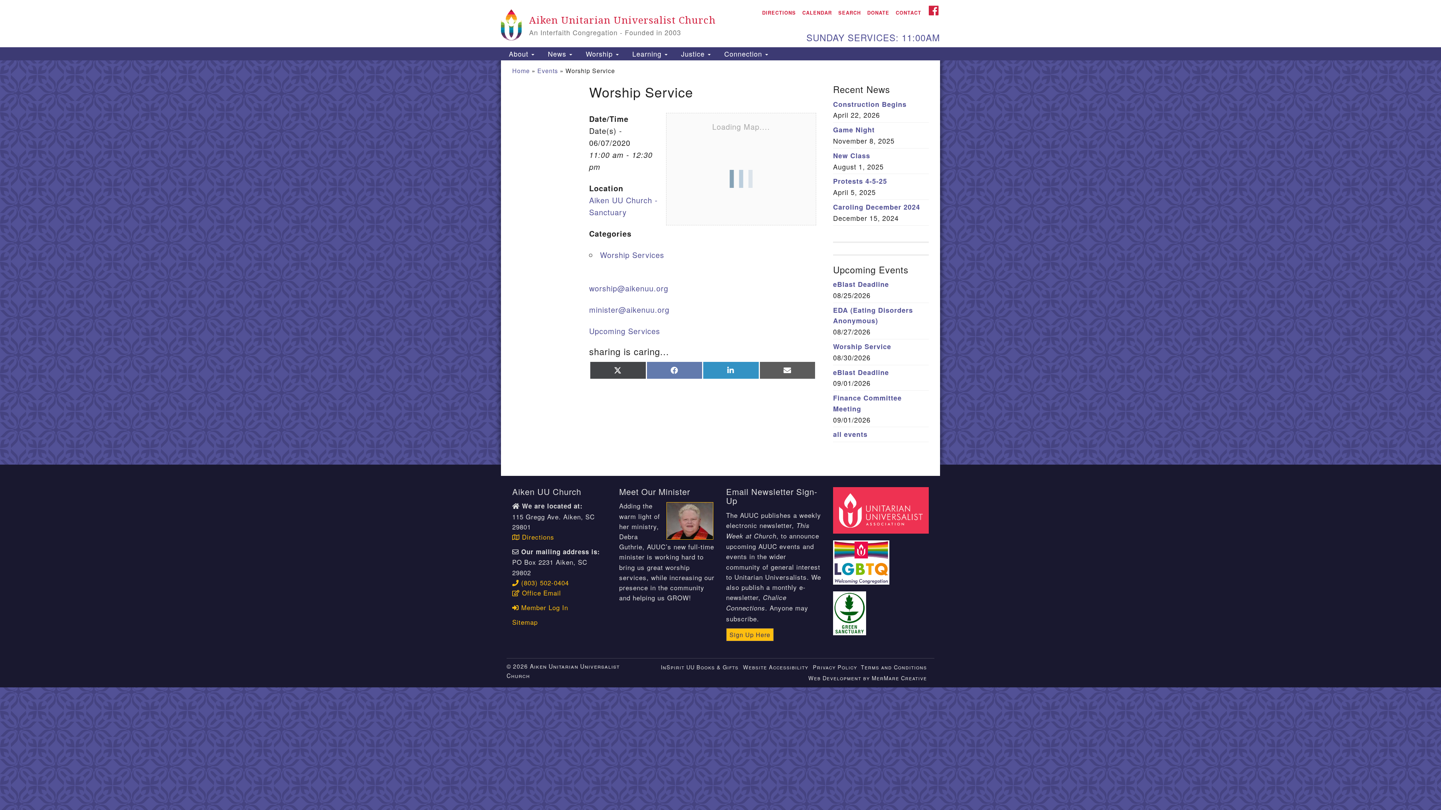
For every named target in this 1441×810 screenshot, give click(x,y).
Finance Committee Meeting (867, 403)
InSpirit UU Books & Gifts (700, 667)
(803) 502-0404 (544, 582)
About (519, 53)
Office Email (540, 592)
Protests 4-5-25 (860, 181)
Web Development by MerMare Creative (867, 678)
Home (521, 70)
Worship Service (862, 346)
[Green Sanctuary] (850, 609)
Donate (878, 12)
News (557, 53)
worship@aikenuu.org (628, 288)
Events (547, 70)
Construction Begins (870, 104)
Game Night (854, 130)
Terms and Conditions (894, 667)
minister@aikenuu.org (629, 309)
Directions (779, 12)
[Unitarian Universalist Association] (882, 509)
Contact (908, 12)
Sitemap (525, 622)
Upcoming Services (624, 331)
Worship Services (632, 254)
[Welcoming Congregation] (862, 558)
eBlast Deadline (861, 284)
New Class (851, 155)
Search (849, 12)
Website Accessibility (775, 667)
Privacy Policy (835, 667)
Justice (693, 53)
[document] (720, 262)
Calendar (817, 12)
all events (850, 434)
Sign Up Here (750, 634)
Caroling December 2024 (876, 207)
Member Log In (543, 607)
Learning (647, 53)
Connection (743, 53)
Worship (599, 53)
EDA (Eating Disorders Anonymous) (873, 315)
